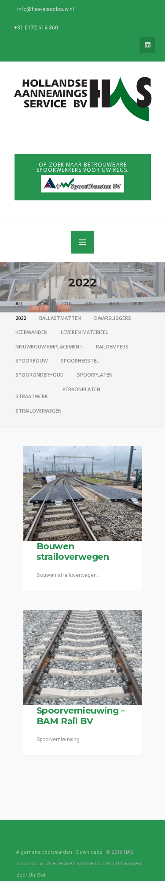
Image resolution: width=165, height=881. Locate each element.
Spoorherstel (80, 360)
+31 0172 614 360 (36, 28)
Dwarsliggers (112, 318)
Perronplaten (81, 389)
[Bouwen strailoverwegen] (82, 493)
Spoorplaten (95, 374)
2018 (113, 303)
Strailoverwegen (38, 410)
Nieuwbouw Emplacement (49, 346)
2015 (42, 303)
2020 (137, 303)
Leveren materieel (84, 332)
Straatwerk (31, 396)
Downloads (89, 852)
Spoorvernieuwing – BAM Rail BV (81, 715)
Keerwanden (31, 332)
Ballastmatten (60, 318)
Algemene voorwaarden (44, 852)
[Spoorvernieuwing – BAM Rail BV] (82, 657)
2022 (20, 318)
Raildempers (112, 346)
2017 (89, 303)
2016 (66, 303)
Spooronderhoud (39, 374)
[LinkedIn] (147, 44)
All (19, 303)
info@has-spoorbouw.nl (45, 9)
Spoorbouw (31, 360)
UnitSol (37, 875)
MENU (82, 242)
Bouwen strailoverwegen (73, 551)
